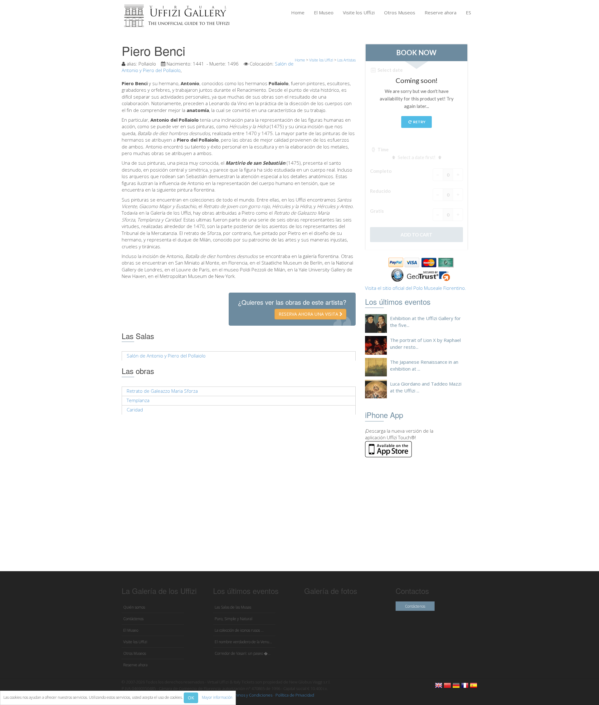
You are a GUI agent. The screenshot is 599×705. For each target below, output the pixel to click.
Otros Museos (399, 12)
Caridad (135, 409)
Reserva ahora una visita (309, 314)
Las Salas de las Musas (233, 607)
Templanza (138, 400)
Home (297, 12)
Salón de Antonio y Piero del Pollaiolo (166, 355)
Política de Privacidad (294, 695)
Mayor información (217, 697)
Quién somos (134, 607)
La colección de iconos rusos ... (239, 630)
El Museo (324, 12)
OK (191, 698)
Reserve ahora (440, 12)
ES (468, 12)
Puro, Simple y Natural (233, 618)
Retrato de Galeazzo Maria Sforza (162, 391)
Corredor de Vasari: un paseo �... (242, 653)
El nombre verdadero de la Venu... (243, 641)
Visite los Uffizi (359, 12)
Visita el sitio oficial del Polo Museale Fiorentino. (415, 288)
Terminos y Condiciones (250, 695)
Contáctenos (133, 618)
